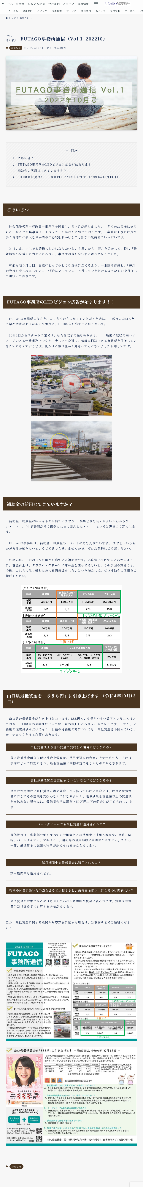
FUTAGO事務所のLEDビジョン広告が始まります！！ (58, 164)
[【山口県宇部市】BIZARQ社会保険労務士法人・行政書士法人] (117, 3)
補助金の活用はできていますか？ (42, 170)
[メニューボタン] (96, 3)
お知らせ (15, 47)
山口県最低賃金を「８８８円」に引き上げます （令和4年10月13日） (69, 177)
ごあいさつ (26, 158)
